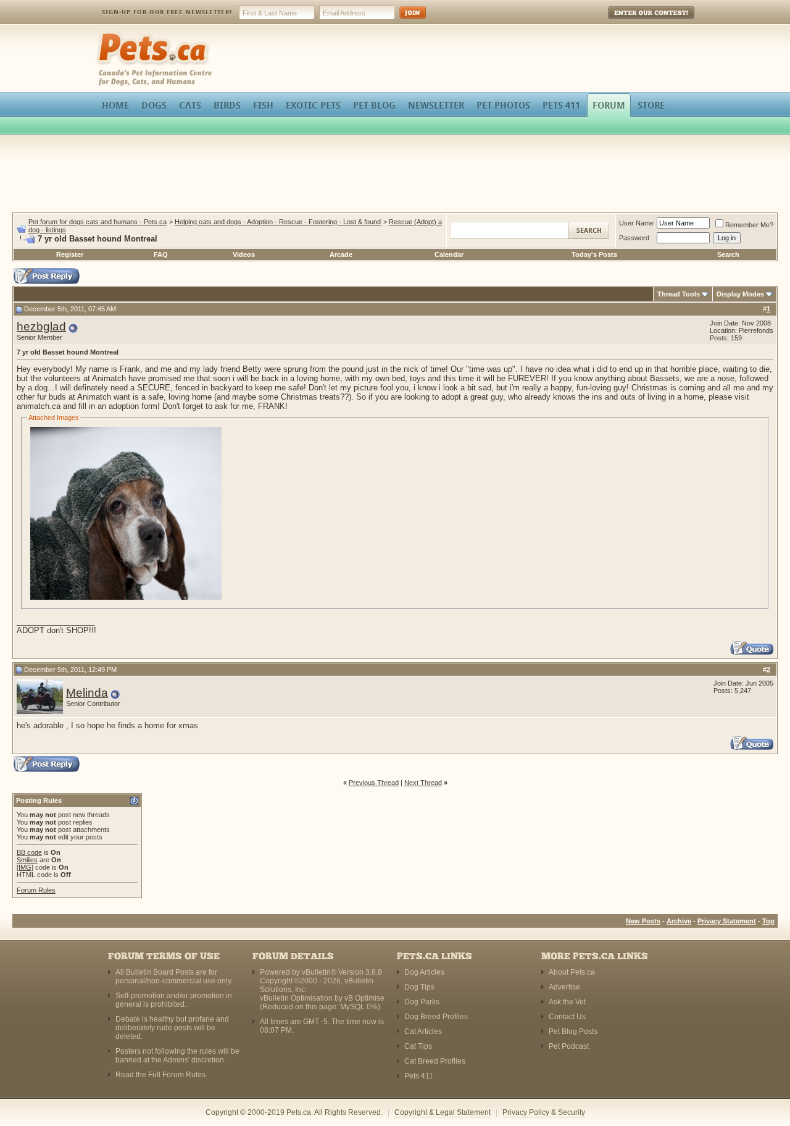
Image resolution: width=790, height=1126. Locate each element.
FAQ (161, 254)
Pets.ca (109, 34)
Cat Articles (423, 1031)
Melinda (87, 692)
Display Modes (740, 294)
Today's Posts (594, 254)
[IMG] (25, 867)
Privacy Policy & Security (543, 1112)
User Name (636, 223)
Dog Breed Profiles (436, 1016)
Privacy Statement (726, 921)
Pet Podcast (569, 1046)
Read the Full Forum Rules (160, 1074)
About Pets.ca (572, 972)
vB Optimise (364, 998)
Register (69, 254)
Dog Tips (419, 987)
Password (634, 238)
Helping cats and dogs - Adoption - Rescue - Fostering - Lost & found (278, 221)
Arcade (341, 254)
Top (768, 921)
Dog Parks (421, 1002)
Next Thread (423, 782)
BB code (29, 852)
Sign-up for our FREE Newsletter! (167, 12)
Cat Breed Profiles (434, 1061)
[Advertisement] (395, 175)
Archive (679, 921)
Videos (244, 254)
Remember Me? (749, 225)
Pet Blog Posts (573, 1031)
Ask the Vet (567, 1002)
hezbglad (41, 326)
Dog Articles (424, 972)
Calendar (449, 254)
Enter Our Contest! (635, 21)
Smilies (27, 859)
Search (728, 254)
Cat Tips (418, 1046)
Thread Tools (678, 294)
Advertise (564, 987)
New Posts (643, 921)
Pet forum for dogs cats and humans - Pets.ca (97, 221)
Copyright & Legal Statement (442, 1112)
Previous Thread (374, 782)
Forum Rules (36, 890)
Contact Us (567, 1016)
